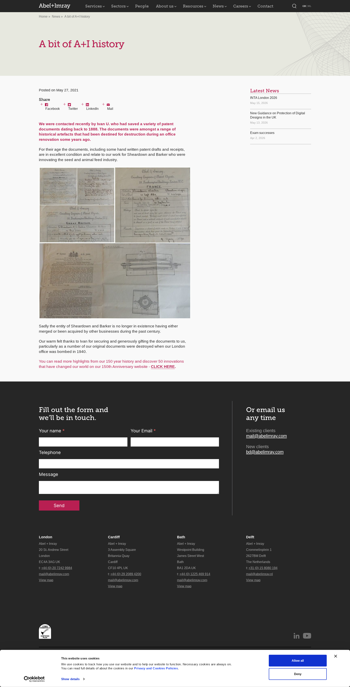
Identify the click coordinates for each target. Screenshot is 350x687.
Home (43, 16)
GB (304, 6)
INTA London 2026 (263, 97)
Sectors (118, 6)
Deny (297, 673)
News (218, 6)
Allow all (298, 660)
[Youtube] (307, 636)
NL (309, 6)
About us (165, 6)
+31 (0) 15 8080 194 (263, 568)
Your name (52, 430)
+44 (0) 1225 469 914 (194, 574)
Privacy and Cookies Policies (156, 668)
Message (48, 474)
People (142, 6)
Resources (193, 6)
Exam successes (262, 133)
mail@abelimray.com (266, 435)
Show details (70, 679)
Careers (240, 6)
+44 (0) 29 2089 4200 (125, 574)
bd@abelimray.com (265, 451)
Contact (265, 6)
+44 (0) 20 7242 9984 (56, 568)
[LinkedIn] (296, 636)
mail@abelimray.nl (259, 574)
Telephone (50, 452)
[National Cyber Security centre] (45, 631)
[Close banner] (335, 656)
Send (59, 505)
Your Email (143, 430)
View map (46, 580)
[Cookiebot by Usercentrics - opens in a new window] (34, 679)
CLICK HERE (163, 366)
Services (93, 6)
